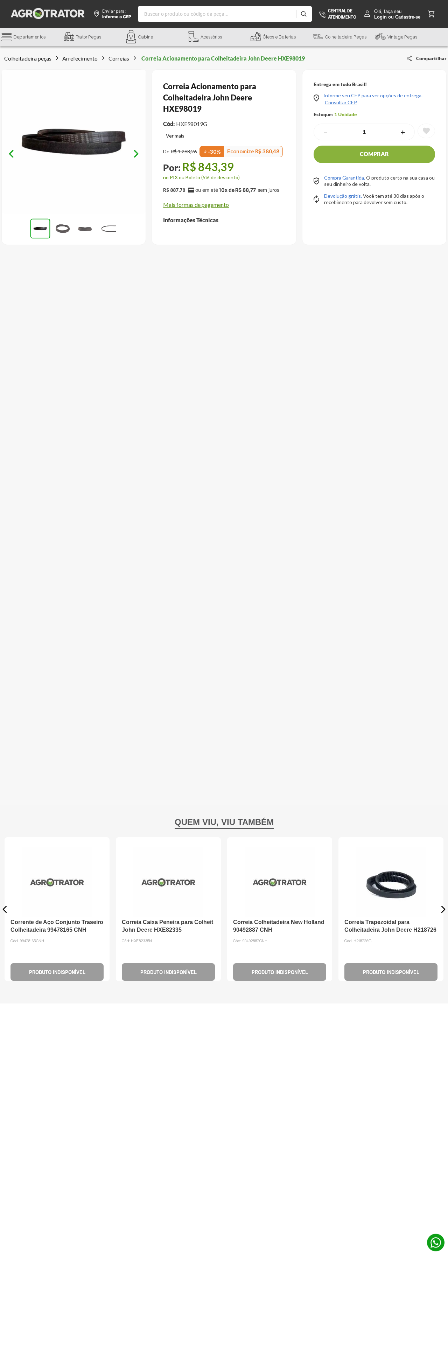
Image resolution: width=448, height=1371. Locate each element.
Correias (118, 58)
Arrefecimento (80, 58)
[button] (32, 38)
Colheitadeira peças (27, 58)
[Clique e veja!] (173, 136)
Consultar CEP (341, 102)
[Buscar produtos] (303, 14)
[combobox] (225, 14)
